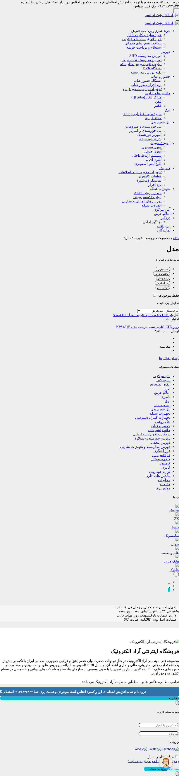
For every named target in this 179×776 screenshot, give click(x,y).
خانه (176, 238)
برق (167, 110)
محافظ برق (153, 118)
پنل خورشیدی (160, 122)
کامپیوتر (164, 168)
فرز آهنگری (161, 451)
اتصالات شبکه (152, 205)
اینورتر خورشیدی (149, 135)
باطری (165, 397)
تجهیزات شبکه (160, 189)
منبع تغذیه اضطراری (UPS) (142, 114)
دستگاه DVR (152, 68)
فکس (157, 105)
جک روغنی (162, 422)
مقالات (165, 484)
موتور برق (163, 488)
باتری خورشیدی (150, 139)
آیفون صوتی (153, 151)
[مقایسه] (169, 582)
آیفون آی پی (153, 159)
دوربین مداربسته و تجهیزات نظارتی (145, 446)
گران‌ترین (163, 287)
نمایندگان (163, 230)
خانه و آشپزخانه (159, 430)
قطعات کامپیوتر (150, 176)
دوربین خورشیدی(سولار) (152, 438)
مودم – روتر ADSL (148, 193)
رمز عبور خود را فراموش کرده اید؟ (153, 761)
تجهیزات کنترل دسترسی (152, 417)
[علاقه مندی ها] (169, 586)
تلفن (158, 101)
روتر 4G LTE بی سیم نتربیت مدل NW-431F (147, 327)
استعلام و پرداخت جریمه (144, 47)
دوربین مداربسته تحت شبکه (142, 60)
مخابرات (164, 480)
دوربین (165, 51)
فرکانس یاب (161, 455)
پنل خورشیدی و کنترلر (145, 130)
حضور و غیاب (160, 76)
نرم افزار (155, 184)
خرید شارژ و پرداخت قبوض (150, 31)
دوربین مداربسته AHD (145, 56)
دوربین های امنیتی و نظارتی (142, 201)
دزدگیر (165, 218)
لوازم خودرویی (159, 471)
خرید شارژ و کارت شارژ (144, 35)
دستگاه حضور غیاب (148, 80)
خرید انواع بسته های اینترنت (142, 39)
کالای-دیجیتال (160, 459)
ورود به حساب (157, 769)
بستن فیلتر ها (169, 358)
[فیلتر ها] (176, 574)
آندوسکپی (163, 380)
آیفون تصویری (160, 143)
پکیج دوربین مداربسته (146, 72)
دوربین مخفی (160, 442)
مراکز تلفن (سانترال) (146, 97)
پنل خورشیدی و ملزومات (143, 126)
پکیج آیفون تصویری (148, 164)
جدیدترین (163, 269)
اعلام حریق (162, 213)
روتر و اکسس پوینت (147, 197)
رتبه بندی (163, 278)
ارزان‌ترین (163, 282)
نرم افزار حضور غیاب (146, 85)
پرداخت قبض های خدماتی (143, 43)
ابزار (167, 388)
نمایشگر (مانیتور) (149, 180)
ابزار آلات (163, 226)
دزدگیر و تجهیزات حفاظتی (151, 434)
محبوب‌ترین (162, 273)
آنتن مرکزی (161, 209)
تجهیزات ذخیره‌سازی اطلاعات (140, 172)
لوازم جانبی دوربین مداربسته (141, 64)
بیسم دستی (162, 405)
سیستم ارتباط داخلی (147, 155)
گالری (166, 467)
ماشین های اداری (157, 93)
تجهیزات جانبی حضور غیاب (142, 89)
